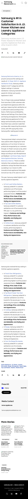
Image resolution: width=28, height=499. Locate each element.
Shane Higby (22, 366)
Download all (6, 392)
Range (9, 366)
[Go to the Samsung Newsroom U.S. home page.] (10, 3)
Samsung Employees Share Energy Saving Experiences (5, 469)
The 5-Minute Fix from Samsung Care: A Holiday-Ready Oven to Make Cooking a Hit (18, 443)
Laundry (20, 364)
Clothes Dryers (9, 223)
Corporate (4, 465)
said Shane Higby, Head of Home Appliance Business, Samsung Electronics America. (13, 158)
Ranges (7, 327)
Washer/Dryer (19, 367)
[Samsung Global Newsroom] (26, 3)
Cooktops (8, 310)
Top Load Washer (5, 367)
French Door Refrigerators (13, 273)
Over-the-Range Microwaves (13, 341)
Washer (13, 367)
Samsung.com (8, 485)
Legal (12, 488)
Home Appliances (6, 10)
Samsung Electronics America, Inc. (11, 76)
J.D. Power (14, 364)
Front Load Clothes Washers (13, 184)
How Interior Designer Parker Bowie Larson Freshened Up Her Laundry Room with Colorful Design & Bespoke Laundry (6, 443)
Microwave (4, 366)
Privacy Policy (7, 488)
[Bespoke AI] (14, 135)
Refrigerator (15, 366)
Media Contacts (19, 485)
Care (16, 439)
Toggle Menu (2, 3)
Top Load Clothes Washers (13, 204)
